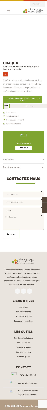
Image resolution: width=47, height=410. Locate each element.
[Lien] (33, 11)
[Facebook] (17, 291)
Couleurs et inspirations (23, 321)
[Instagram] (29, 291)
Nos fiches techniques (23, 338)
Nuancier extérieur (23, 352)
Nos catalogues (23, 343)
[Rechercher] (3, 11)
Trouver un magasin (23, 316)
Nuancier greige (23, 357)
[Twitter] (23, 291)
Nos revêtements (23, 312)
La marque (23, 307)
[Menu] (8, 11)
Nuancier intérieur (23, 347)
